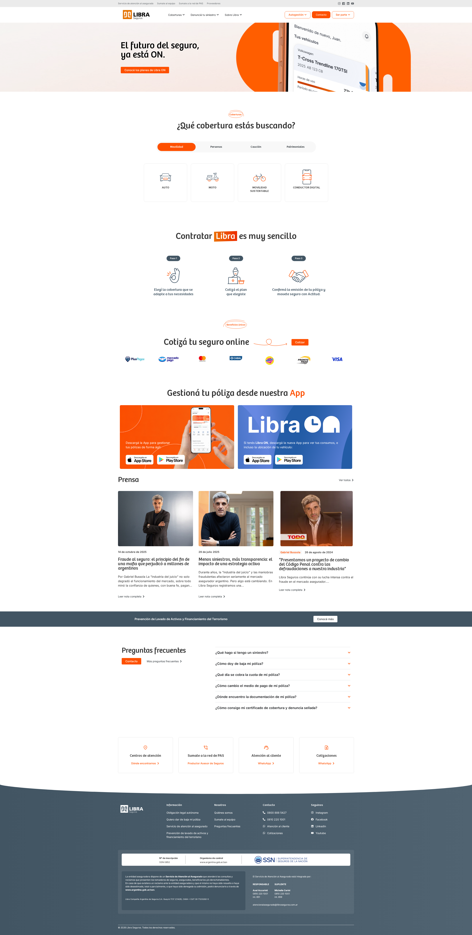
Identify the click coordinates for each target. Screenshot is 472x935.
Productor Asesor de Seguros (206, 763)
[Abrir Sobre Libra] (241, 15)
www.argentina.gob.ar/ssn (213, 862)
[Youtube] (352, 3)
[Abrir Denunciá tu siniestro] (218, 15)
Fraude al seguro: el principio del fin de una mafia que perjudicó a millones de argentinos (153, 564)
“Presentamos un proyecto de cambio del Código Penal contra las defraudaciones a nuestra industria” (314, 564)
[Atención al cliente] (266, 747)
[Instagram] (339, 3)
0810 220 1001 (260, 893)
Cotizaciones (326, 756)
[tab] (176, 147)
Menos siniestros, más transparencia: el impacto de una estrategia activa (235, 561)
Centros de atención (145, 756)
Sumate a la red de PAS (206, 756)
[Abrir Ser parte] (349, 14)
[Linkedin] (348, 3)
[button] (173, 258)
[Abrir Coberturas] (184, 15)
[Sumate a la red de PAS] (206, 747)
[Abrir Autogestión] (305, 14)
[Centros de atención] (145, 747)
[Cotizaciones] (326, 747)
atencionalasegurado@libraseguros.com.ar (275, 904)
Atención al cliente (266, 756)
